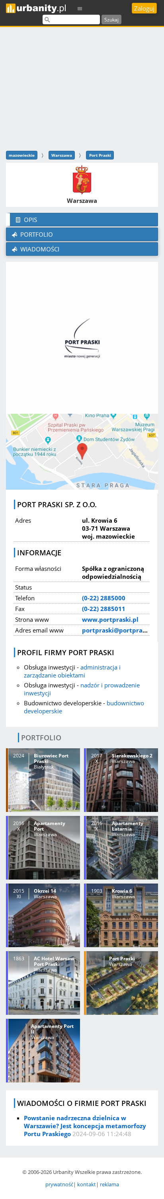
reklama (109, 1184)
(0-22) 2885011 (103, 609)
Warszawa (61, 155)
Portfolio (36, 234)
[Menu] (80, 8)
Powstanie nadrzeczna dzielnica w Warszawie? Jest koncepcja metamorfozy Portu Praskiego (85, 1126)
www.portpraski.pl (110, 619)
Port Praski (100, 155)
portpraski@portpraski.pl (120, 630)
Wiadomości (39, 249)
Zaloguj (144, 8)
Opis (29, 220)
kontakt (86, 1184)
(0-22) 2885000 (103, 598)
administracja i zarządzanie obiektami (72, 671)
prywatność (59, 1184)
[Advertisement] (82, 87)
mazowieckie (22, 155)
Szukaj (111, 19)
